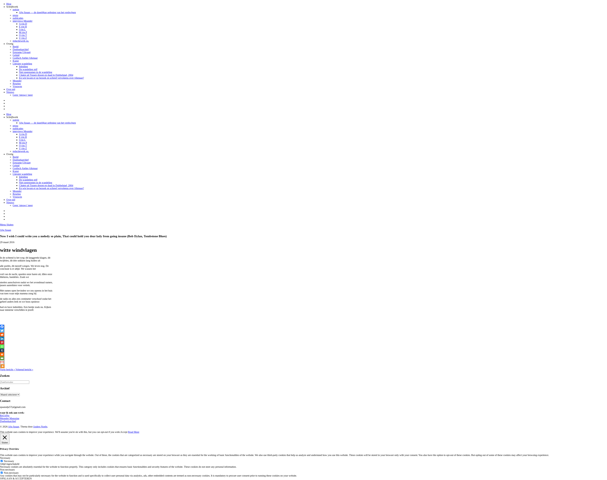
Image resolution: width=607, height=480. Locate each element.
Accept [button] (123, 432)
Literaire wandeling (22, 63)
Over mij (10, 89)
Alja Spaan (5, 230)
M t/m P (23, 32)
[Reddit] (2, 335)
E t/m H (23, 26)
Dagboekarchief (21, 49)
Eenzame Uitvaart (22, 52)
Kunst (16, 60)
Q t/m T (23, 35)
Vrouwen (17, 86)
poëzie (16, 9)
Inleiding (23, 66)
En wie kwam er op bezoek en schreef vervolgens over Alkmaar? (51, 78)
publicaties (18, 18)
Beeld (15, 46)
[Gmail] (2, 362)
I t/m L (22, 29)
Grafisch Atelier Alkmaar (25, 58)
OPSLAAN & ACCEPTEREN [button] (16, 478)
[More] (2, 366)
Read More (133, 432)
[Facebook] (2, 327)
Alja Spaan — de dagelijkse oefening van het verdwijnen (47, 12)
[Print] (2, 354)
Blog (8, 4)
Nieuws (10, 92)
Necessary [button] (5, 458)
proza (15, 15)
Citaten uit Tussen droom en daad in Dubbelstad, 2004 (46, 75)
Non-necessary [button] (7, 469)
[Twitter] (2, 331)
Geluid (16, 55)
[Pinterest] (2, 342)
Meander (17, 80)
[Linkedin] (2, 339)
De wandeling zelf (28, 69)
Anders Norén (40, 426)
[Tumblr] (2, 350)
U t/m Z (23, 38)
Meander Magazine (9, 418)
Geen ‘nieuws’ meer (23, 95)
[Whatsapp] (2, 346)
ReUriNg (4, 415)
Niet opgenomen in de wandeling (35, 72)
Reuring (17, 83)
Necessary (9, 461)
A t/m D (23, 23)
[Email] (2, 358)
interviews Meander (22, 21)
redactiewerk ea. (21, 41)
